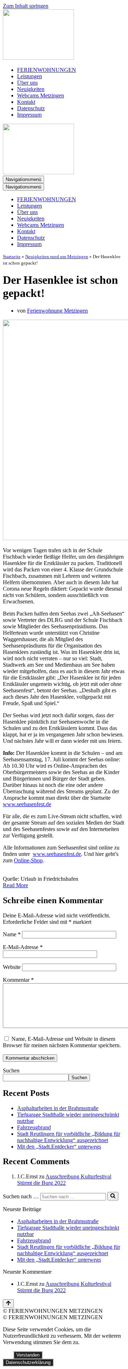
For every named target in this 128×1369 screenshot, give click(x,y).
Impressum (29, 115)
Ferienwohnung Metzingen (57, 311)
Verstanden (27, 1355)
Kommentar (18, 980)
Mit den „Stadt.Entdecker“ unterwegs (59, 1147)
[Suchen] (112, 1196)
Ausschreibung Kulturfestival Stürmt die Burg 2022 (64, 1179)
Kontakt (26, 102)
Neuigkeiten (30, 89)
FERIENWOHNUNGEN (46, 70)
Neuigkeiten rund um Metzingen (56, 256)
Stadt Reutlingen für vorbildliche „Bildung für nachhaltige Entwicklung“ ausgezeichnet (68, 1137)
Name (12, 934)
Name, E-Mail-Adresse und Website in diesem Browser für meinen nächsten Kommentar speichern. (62, 1042)
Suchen (11, 1070)
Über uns (27, 83)
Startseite (12, 256)
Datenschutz (31, 108)
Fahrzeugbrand (34, 1127)
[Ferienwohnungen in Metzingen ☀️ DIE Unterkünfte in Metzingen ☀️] (64, 35)
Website (12, 967)
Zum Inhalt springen (25, 6)
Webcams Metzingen (40, 95)
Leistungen (29, 76)
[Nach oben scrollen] (8, 1303)
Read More (15, 885)
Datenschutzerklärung (28, 1362)
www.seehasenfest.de (27, 804)
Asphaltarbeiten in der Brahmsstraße (57, 1108)
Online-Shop (28, 860)
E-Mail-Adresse (23, 947)
